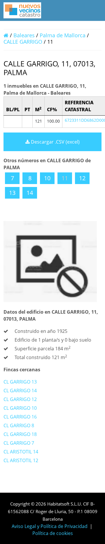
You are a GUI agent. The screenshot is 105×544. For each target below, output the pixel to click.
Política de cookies (52, 533)
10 (47, 178)
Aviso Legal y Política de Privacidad (50, 526)
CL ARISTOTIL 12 (21, 460)
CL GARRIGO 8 (19, 425)
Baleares (24, 35)
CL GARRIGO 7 (19, 443)
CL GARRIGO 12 (20, 399)
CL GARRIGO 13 (20, 382)
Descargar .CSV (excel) (55, 142)
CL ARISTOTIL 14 (21, 451)
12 (82, 178)
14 (30, 193)
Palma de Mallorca (62, 35)
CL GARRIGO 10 (20, 408)
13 (12, 193)
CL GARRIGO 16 (20, 417)
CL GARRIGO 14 (20, 390)
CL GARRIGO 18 (20, 434)
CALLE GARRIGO (24, 41)
